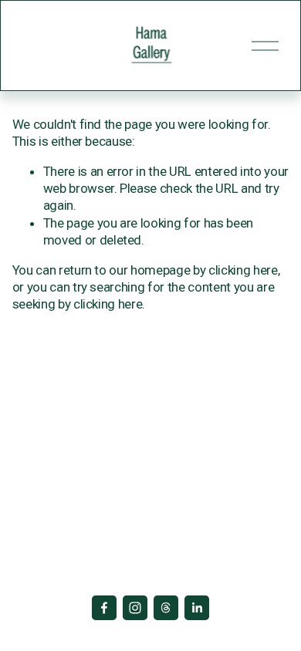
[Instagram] (135, 607)
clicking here (243, 270)
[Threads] (166, 607)
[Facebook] (104, 607)
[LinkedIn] (196, 607)
